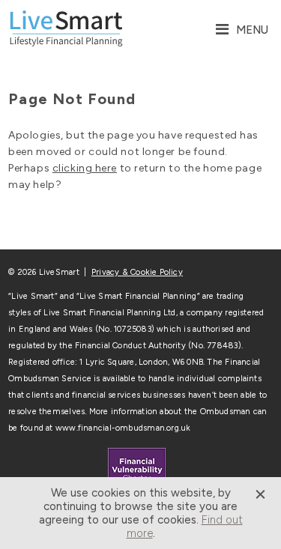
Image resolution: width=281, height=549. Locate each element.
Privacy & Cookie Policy (137, 272)
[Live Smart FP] (66, 29)
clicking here (84, 168)
